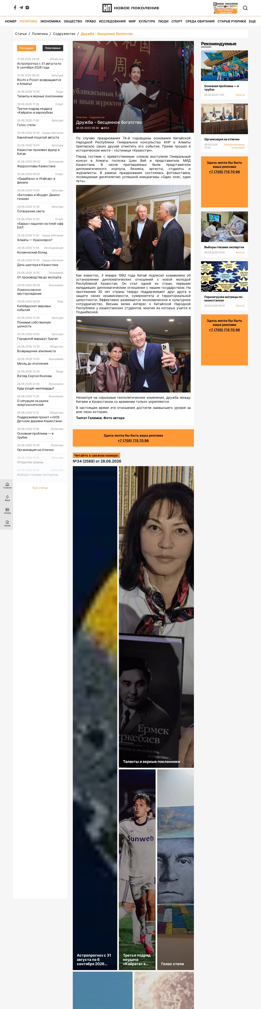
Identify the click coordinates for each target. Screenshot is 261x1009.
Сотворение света (30, 211)
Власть (240, 94)
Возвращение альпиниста (36, 351)
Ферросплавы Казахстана (36, 166)
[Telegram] (21, 8)
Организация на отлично (35, 450)
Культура (147, 21)
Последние (26, 48)
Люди (163, 21)
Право (90, 21)
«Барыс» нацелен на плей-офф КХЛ (40, 225)
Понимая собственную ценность (34, 324)
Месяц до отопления (32, 363)
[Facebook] (15, 8)
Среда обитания (200, 21)
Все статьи (40, 487)
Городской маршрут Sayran (37, 339)
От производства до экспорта (39, 277)
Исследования (112, 21)
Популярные (53, 48)
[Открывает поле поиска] (245, 8)
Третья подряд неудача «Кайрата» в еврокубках (35, 110)
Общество (73, 21)
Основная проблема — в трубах (35, 435)
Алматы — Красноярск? (34, 240)
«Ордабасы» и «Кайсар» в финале (36, 180)
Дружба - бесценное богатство (107, 34)
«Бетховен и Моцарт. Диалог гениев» (38, 197)
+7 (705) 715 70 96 (133, 440)
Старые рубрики (232, 21)
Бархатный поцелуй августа (38, 137)
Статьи (21, 34)
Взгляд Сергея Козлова (34, 376)
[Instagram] (27, 8)
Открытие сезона (30, 462)
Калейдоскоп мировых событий (34, 308)
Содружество (64, 34)
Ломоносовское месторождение (29, 291)
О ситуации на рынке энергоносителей (33, 403)
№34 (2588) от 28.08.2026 (97, 461)
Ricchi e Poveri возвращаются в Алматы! (39, 82)
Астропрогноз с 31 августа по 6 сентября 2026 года (39, 65)
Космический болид (32, 252)
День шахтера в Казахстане (37, 265)
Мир (132, 21)
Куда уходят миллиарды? (35, 388)
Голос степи (26, 125)
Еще (252, 21)
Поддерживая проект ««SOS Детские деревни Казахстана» (39, 419)
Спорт (176, 21)
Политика (28, 21)
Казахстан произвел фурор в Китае (38, 152)
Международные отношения (234, 146)
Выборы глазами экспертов (37, 475)
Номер (11, 21)
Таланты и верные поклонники (40, 96)
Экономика (50, 21)
